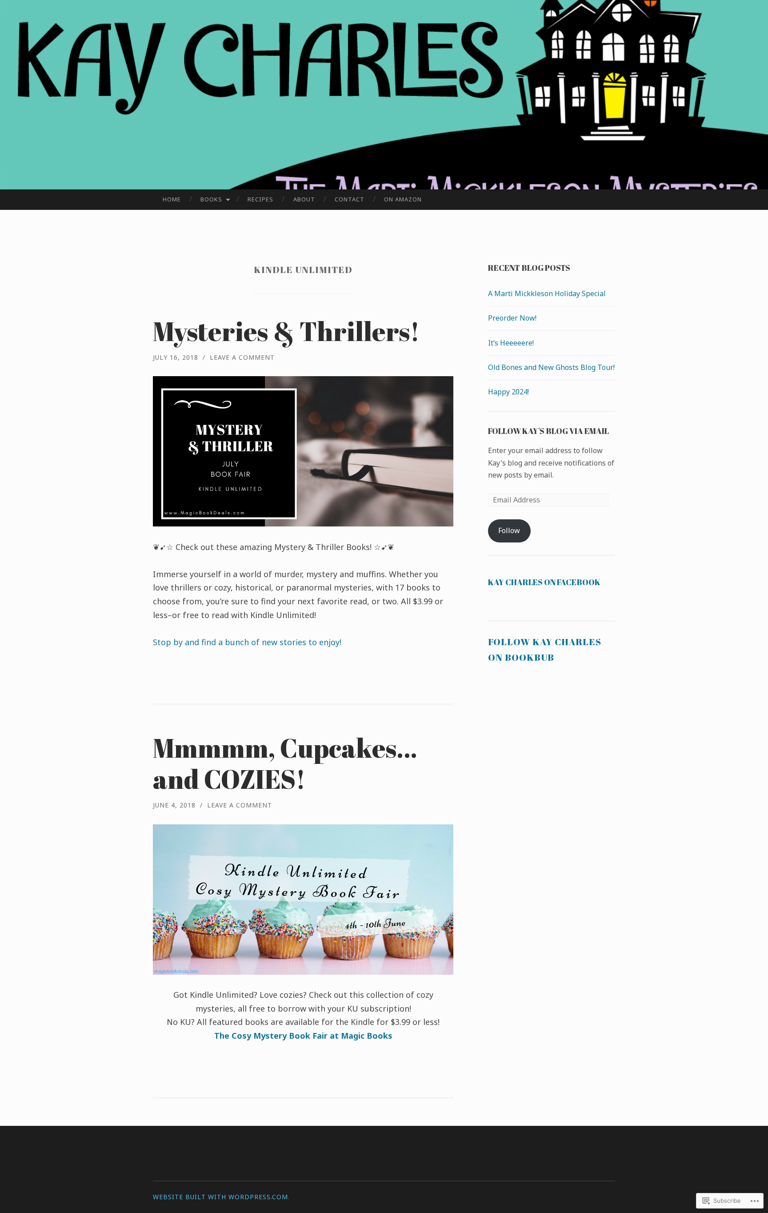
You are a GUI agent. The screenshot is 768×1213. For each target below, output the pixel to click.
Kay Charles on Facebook (544, 582)
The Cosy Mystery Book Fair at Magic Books (303, 1035)
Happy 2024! (508, 392)
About (304, 199)
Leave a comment (242, 357)
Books (211, 199)
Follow (509, 530)
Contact (349, 199)
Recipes (260, 199)
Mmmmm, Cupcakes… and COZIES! (285, 763)
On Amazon (403, 199)
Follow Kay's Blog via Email (548, 431)
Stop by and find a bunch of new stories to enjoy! (248, 642)
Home (172, 199)
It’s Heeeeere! (511, 343)
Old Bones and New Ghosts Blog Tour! (551, 367)
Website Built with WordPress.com (220, 1197)
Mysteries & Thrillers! (286, 331)
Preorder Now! (512, 318)
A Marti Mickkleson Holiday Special (547, 293)
